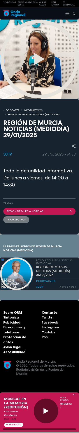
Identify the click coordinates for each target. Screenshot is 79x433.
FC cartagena (69, 3)
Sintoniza (11, 317)
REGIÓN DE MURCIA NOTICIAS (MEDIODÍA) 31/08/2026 (53, 271)
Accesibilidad (14, 352)
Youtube (49, 332)
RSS (45, 337)
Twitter (48, 317)
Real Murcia (55, 3)
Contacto (49, 312)
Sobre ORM (12, 312)
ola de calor (42, 3)
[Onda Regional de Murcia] (14, 13)
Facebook (50, 322)
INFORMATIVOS (33, 110)
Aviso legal (12, 347)
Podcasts (12, 110)
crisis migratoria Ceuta (28, 3)
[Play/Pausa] (46, 411)
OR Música (66, 404)
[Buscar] (72, 13)
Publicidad (11, 322)
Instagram (50, 327)
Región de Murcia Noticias (25, 211)
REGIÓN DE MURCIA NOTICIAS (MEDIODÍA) (34, 114)
